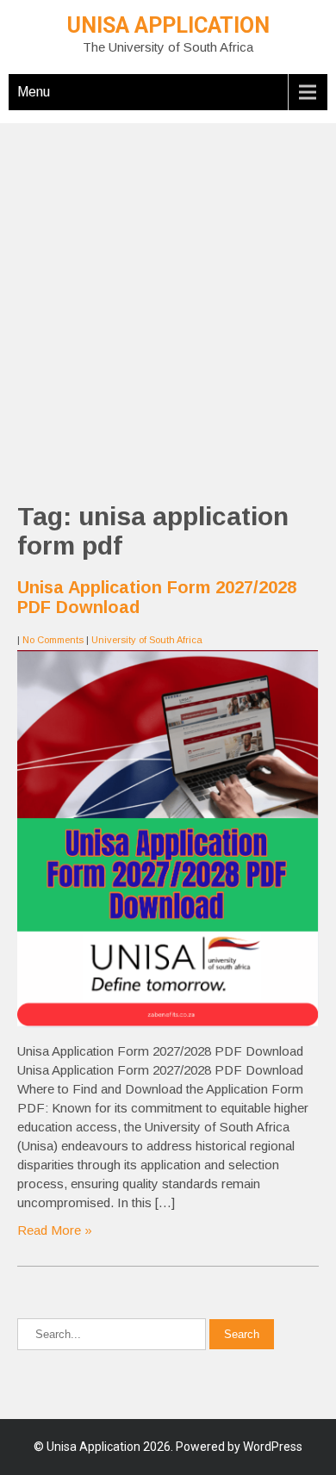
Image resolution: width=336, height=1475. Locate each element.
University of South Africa (146, 640)
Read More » (54, 1230)
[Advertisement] (168, 291)
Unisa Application (168, 25)
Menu (33, 91)
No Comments (53, 640)
